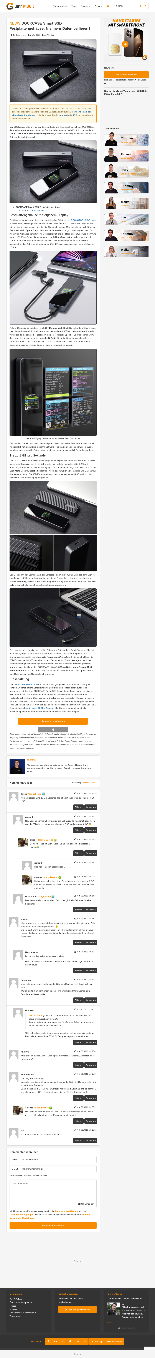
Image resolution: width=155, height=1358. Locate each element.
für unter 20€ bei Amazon (41, 708)
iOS (75, 115)
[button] (119, 1328)
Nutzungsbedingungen (21, 1214)
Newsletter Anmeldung (126, 74)
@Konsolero (35, 1015)
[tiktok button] (70, 1341)
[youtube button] (55, 1341)
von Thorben (49, 35)
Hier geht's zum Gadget (52, 721)
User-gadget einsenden (78, 1309)
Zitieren (78, 807)
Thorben (31, 760)
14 (19, 35)
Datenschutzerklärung (66, 1211)
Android (63, 115)
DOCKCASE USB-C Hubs (83, 220)
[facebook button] (48, 1341)
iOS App (98, 1341)
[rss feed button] (85, 1341)
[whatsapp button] (77, 1341)
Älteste (93, 783)
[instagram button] (63, 1341)
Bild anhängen (87, 1204)
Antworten (91, 807)
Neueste (85, 783)
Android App (116, 1341)
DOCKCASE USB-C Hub (26, 684)
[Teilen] (53, 729)
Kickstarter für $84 (34, 210)
